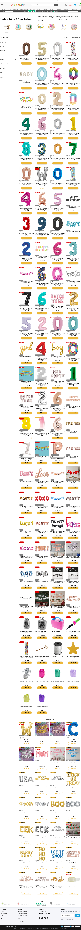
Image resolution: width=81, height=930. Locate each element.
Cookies (12, 926)
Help (57, 0)
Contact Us (3, 916)
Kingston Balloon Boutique (22, 913)
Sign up (77, 915)
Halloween (3, 9)
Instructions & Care (21, 921)
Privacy (2, 926)
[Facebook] (42, 918)
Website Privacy (7, 926)
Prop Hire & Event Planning (23, 915)
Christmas (9, 9)
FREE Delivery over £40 (9, 11)
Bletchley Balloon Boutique (22, 911)
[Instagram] (39, 918)
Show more (40, 20)
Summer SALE (15, 9)
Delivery (64, 0)
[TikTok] (47, 918)
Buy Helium (20, 919)
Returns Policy (4, 913)
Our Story (3, 918)
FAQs (2, 915)
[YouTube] (45, 918)
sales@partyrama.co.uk (76, 0)
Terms (16, 926)
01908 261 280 (69, 0)
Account (60, 0)
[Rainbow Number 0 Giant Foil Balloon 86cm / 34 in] (73, 74)
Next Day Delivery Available (73, 11)
